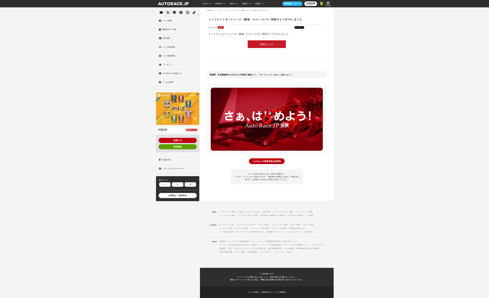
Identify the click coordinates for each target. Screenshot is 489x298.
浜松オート (234, 4)
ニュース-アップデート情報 (247, 215)
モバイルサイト (265, 252)
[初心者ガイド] (321, 3)
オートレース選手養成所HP (271, 245)
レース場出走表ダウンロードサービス (233, 232)
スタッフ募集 (240, 252)
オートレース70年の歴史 (260, 228)
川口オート (206, 4)
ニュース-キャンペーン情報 (282, 212)
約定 (230, 248)
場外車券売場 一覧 (256, 232)
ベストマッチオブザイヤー (246, 225)
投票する (178, 140)
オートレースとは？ (253, 212)
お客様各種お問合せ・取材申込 (308, 248)
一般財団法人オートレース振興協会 (273, 292)
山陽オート (259, 4)
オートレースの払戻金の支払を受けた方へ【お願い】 (239, 245)
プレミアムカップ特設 (279, 225)
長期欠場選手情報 (225, 252)
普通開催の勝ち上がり (297, 228)
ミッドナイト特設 (225, 228)
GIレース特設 (295, 225)
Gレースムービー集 (226, 225)
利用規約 (222, 248)
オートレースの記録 (279, 228)
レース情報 (309, 215)
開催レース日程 (237, 212)
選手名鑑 (266, 212)
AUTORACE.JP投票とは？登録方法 (273, 215)
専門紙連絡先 (252, 252)
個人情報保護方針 (274, 248)
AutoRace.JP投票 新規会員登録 (267, 161)
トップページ (224, 212)
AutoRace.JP (210, 10)
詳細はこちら (267, 44)
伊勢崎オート (220, 4)
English (289, 252)
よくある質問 (289, 248)
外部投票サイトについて (275, 232)
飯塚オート (246, 4)
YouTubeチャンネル (294, 232)
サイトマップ (279, 252)
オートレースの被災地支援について (241, 241)
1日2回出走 (308, 232)
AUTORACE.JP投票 (295, 215)
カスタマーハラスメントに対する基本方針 (250, 248)
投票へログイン (191, 130)
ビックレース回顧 (241, 228)
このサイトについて (317, 245)
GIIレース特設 (308, 225)
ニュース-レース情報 (227, 215)
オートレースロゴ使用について (295, 245)
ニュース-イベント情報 (303, 212)
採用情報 (222, 241)
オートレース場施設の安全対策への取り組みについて (277, 241)
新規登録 (178, 147)
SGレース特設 (264, 225)
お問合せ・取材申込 (177, 195)
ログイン (292, 4)
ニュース (219, 10)
